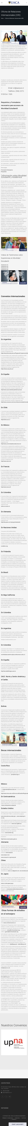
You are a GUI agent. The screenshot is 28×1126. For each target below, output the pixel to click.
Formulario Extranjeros (7, 170)
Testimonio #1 (4, 265)
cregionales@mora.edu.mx (9, 789)
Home (2, 18)
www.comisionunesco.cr (9, 922)
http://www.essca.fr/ (6, 487)
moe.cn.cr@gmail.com (13, 870)
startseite (18, 522)
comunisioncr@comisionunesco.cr (15, 889)
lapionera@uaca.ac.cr (7, 1092)
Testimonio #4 (4, 269)
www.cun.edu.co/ (5, 506)
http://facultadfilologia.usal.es (8, 671)
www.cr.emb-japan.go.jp (7, 883)
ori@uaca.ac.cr (18, 88)
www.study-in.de (5, 855)
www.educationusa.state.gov (8, 816)
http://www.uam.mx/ (6, 461)
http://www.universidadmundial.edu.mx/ (11, 443)
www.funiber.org (9, 832)
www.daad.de (9, 852)
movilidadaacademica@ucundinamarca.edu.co (13, 654)
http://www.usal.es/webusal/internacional (11, 389)
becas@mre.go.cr (5, 976)
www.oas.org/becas (16, 823)
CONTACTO (14, 1119)
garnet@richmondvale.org (11, 931)
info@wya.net (13, 944)
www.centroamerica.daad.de (8, 805)
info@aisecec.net (5, 967)
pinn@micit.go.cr (15, 774)
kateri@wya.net (22, 944)
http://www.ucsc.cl (5, 419)
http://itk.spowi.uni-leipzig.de (8, 522)
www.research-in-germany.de (8, 857)
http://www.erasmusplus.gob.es (9, 839)
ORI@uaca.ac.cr (20, 730)
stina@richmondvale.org (13, 930)
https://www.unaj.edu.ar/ (7, 368)
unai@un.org (4, 546)
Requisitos (4, 171)
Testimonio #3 (4, 268)
